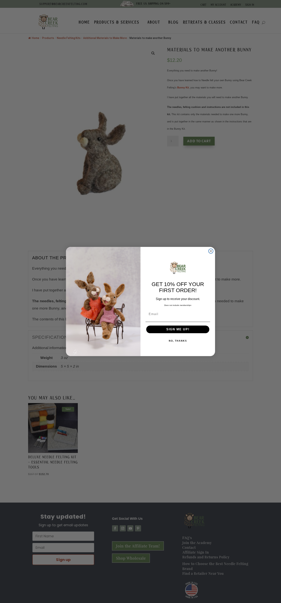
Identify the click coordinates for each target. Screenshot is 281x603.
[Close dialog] (211, 251)
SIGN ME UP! (177, 329)
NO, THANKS (178, 340)
